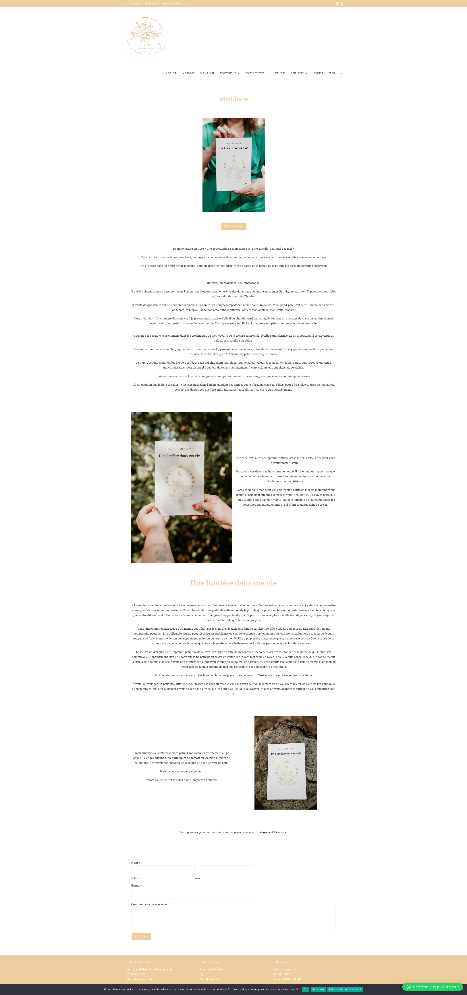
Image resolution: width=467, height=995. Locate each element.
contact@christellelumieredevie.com (167, 3)
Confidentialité (209, 979)
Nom (135, 862)
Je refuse (318, 989)
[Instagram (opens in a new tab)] (341, 3)
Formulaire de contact (141, 979)
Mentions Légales (211, 969)
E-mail (136, 885)
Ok (305, 989)
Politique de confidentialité (345, 989)
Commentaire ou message (150, 904)
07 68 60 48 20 (135, 3)
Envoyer (141, 936)
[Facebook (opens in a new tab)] (337, 3)
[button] (432, 987)
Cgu (202, 974)
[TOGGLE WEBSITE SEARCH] (342, 73)
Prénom (135, 878)
